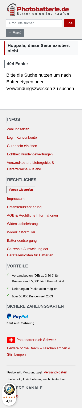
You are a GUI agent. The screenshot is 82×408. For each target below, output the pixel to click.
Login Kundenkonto (22, 137)
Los (69, 23)
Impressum (16, 199)
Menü (16, 33)
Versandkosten (55, 372)
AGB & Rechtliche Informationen (32, 215)
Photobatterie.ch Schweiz (35, 340)
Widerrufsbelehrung (22, 224)
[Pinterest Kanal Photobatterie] (17, 397)
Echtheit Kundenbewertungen (30, 154)
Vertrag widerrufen (21, 189)
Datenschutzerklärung (24, 207)
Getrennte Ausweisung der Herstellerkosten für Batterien (30, 252)
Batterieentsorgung (22, 241)
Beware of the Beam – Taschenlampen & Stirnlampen (38, 351)
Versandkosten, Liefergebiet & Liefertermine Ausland (30, 166)
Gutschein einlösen (22, 146)
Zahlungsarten (18, 129)
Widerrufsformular (21, 232)
